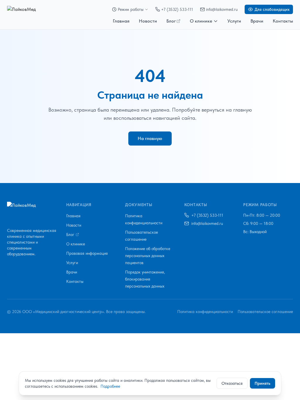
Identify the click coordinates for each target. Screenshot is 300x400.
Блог (171, 21)
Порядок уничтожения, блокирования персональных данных (145, 279)
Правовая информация (87, 253)
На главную (150, 138)
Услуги (234, 21)
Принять (262, 383)
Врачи (256, 21)
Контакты (283, 21)
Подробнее (110, 386)
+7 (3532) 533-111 (177, 9)
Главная (121, 21)
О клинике (201, 21)
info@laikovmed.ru (222, 9)
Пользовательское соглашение (265, 311)
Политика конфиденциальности (205, 311)
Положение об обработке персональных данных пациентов (147, 255)
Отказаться (232, 383)
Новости (148, 21)
